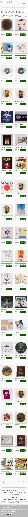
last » (23, 481)
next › (18, 481)
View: (20, 15)
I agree (9, 514)
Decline (3, 514)
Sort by (11, 15)
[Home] (7, 1)
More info (13, 511)
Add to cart (9, 34)
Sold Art (4, 15)
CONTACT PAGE (11, 501)
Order (16, 15)
